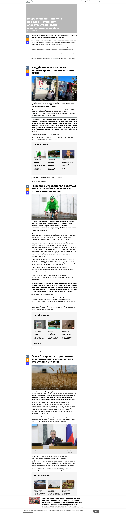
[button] (34, 500)
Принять (96, 511)
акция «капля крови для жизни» (48, 177)
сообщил (70, 299)
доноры (60, 177)
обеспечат (68, 468)
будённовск (35, 177)
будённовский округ (37, 348)
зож (60, 348)
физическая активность (50, 348)
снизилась (49, 139)
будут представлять (55, 58)
